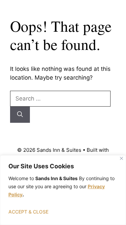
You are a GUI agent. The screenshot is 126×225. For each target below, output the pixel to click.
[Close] (121, 158)
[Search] (20, 115)
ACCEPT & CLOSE (28, 212)
